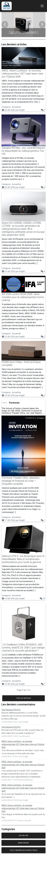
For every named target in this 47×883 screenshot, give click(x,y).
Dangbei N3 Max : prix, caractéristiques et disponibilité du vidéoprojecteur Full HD (23, 150)
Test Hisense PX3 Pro (11, 709)
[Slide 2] (12, 33)
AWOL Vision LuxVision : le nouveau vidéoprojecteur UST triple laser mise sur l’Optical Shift (22, 73)
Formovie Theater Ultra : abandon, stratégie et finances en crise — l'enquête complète (21, 480)
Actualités (23, 835)
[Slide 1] (10, 33)
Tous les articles (23, 698)
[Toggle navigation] (42, 6)
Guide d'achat (23, 843)
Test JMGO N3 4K (23, 32)
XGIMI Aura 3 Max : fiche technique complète (21, 363)
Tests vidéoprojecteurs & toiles (23, 850)
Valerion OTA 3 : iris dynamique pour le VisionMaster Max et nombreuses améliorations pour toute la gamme (23, 559)
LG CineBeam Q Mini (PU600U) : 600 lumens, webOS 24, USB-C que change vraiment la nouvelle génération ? (23, 647)
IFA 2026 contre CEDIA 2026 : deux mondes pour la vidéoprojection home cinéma (23, 297)
